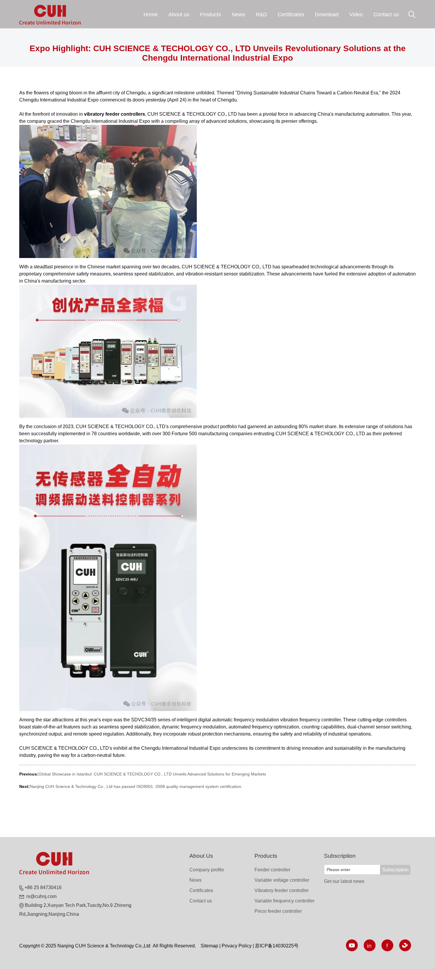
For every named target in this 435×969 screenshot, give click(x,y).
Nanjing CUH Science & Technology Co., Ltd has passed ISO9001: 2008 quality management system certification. (136, 786)
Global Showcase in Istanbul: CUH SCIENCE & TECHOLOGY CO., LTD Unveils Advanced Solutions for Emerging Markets (152, 774)
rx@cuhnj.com (41, 896)
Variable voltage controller (281, 880)
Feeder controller (272, 869)
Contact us (200, 900)
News (195, 880)
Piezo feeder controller (278, 911)
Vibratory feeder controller (281, 890)
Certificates (201, 890)
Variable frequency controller (284, 900)
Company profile (206, 869)
